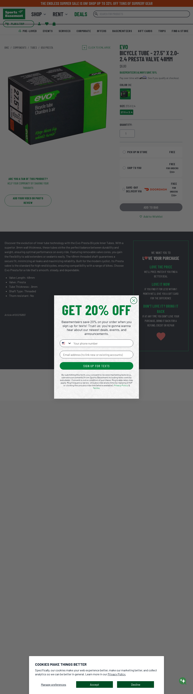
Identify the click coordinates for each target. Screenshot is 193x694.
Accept (94, 684)
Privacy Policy (121, 385)
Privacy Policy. (117, 674)
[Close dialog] (133, 300)
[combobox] (66, 343)
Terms (96, 388)
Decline (135, 684)
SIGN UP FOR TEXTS (96, 366)
